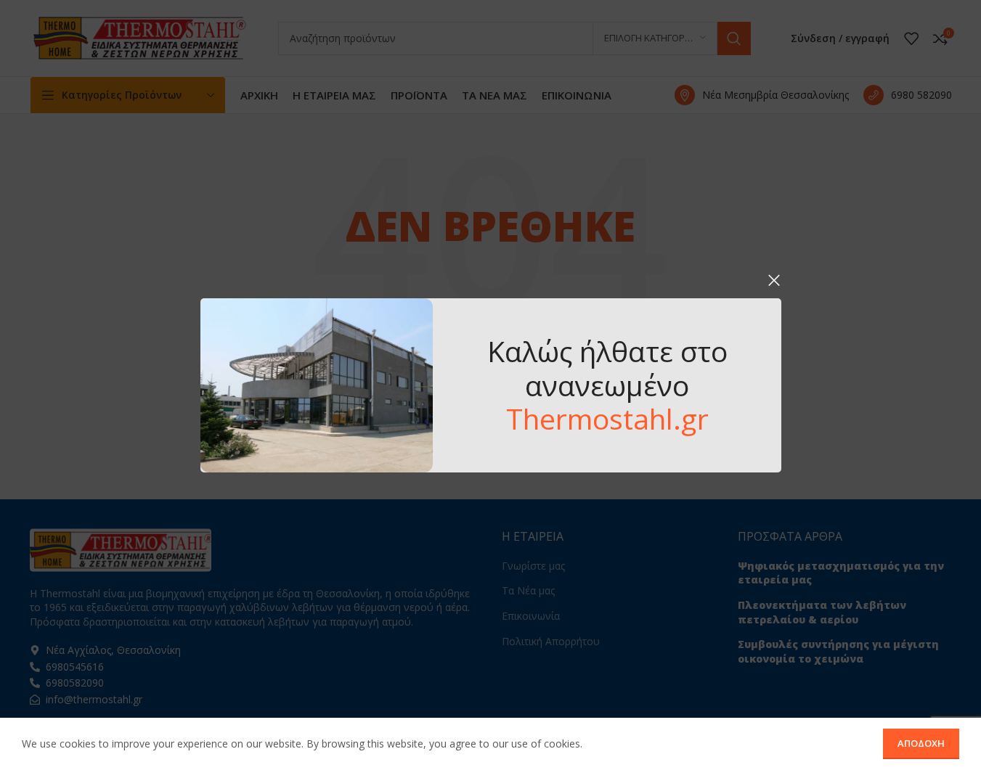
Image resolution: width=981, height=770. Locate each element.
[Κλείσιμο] (774, 280)
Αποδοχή (921, 743)
